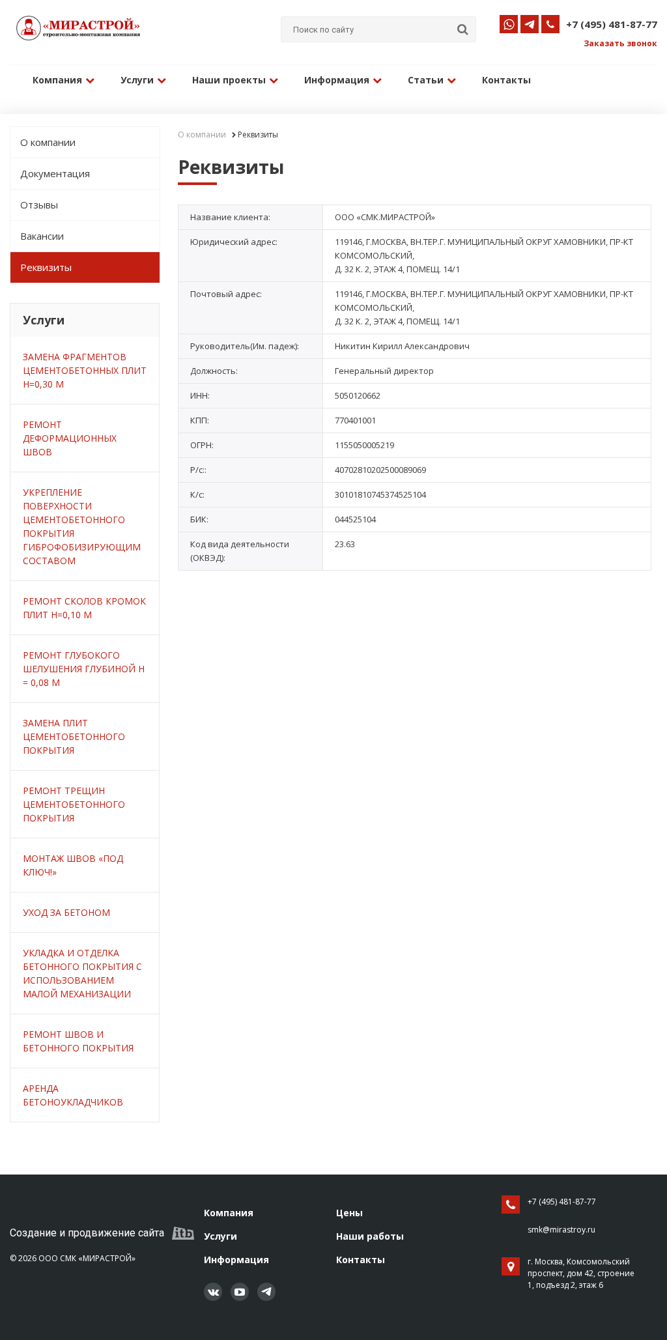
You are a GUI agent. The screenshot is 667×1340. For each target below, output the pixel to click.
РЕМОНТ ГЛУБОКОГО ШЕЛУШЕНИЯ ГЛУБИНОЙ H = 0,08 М (84, 669)
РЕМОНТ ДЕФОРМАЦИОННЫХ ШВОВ (70, 438)
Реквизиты (46, 267)
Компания (57, 80)
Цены (349, 1212)
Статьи (426, 80)
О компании (48, 142)
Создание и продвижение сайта (87, 1233)
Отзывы (39, 204)
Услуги (137, 80)
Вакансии (42, 235)
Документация (55, 173)
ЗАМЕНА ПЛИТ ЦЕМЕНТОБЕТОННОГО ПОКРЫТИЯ (74, 736)
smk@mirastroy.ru (561, 1229)
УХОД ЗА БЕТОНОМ (66, 912)
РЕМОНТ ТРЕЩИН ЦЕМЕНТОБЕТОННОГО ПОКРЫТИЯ (74, 804)
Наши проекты (229, 80)
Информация (336, 80)
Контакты (506, 80)
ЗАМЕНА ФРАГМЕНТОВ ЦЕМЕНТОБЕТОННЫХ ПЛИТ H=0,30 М (85, 370)
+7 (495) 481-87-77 (611, 24)
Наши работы (370, 1236)
